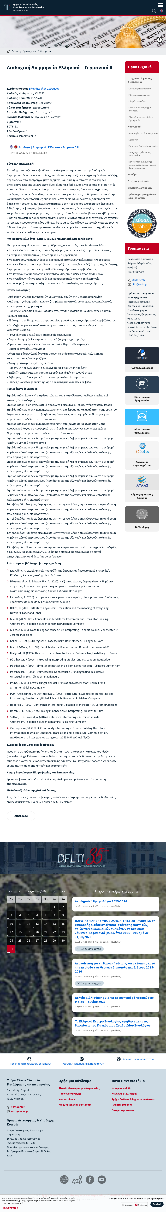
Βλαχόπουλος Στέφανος (44, 89)
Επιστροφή (21, 816)
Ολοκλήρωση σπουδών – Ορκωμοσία (141, 119)
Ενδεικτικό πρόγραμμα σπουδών (140, 109)
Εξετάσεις (133, 139)
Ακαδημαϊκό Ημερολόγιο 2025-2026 (101, 901)
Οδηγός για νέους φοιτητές (75, 1105)
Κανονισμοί (134, 126)
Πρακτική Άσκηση (122, 1105)
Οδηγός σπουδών (137, 101)
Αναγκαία (128, 1205)
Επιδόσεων (142, 1205)
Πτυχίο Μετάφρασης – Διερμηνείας (141, 80)
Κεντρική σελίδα (121, 1088)
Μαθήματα (45, 51)
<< (11, 892)
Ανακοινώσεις (67, 1099)
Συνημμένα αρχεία (90, 949)
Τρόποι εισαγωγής (70, 1094)
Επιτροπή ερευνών (123, 1110)
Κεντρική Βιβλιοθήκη (124, 1094)
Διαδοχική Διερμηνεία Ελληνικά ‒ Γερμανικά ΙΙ (48, 147)
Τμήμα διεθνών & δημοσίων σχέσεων (133, 1099)
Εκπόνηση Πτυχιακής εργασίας (144, 146)
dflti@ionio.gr (139, 284)
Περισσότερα (10, 1208)
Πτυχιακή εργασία (138, 181)
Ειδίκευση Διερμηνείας (139, 95)
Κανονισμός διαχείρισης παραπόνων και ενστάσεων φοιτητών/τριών (142, 165)
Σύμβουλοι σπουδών (140, 188)
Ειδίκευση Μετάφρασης (140, 88)
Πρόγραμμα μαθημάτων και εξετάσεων (142, 196)
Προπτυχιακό (29, 51)
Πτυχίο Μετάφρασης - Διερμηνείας (79, 1088)
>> (63, 892)
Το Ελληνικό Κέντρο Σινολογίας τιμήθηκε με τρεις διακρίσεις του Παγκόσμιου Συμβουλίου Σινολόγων (112, 1024)
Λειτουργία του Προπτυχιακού (143, 133)
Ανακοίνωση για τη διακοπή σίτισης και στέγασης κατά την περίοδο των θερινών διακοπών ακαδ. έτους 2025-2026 (115, 968)
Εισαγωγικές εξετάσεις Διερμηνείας (140, 154)
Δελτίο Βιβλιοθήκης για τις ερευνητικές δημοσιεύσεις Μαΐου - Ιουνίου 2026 (114, 1000)
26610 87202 (138, 280)
